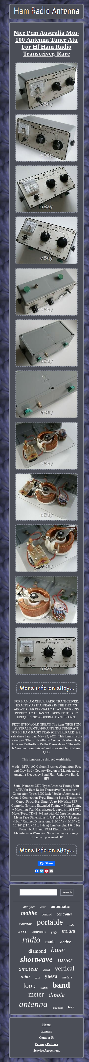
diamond (37, 951)
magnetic (58, 1007)
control (47, 914)
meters (67, 977)
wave (43, 907)
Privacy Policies (46, 1044)
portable (50, 921)
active (65, 942)
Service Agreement (46, 1050)
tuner (65, 960)
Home (46, 1025)
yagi (54, 932)
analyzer (29, 907)
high (71, 1007)
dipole (57, 994)
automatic (60, 906)
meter (36, 994)
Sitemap (46, 1031)
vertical (64, 968)
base (58, 949)
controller (64, 914)
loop (29, 985)
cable (71, 925)
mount (68, 931)
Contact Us (46, 1037)
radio (31, 939)
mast (37, 978)
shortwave (36, 959)
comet (44, 987)
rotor (25, 976)
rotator (25, 923)
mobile (29, 913)
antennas (39, 932)
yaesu (51, 976)
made (50, 941)
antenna (33, 1004)
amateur (28, 969)
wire (22, 931)
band (61, 984)
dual (46, 970)
